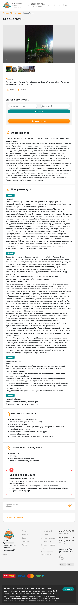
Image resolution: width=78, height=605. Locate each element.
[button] (6, 59)
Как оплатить (46, 541)
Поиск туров (16, 13)
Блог (42, 548)
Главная (6, 13)
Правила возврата (48, 545)
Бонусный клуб (46, 531)
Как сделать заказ (48, 538)
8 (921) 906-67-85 (66, 541)
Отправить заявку (39, 121)
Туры (24, 531)
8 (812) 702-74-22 (38, 4)
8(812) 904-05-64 (66, 538)
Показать (39, 111)
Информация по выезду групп (47, 553)
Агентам (25, 534)
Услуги (24, 545)
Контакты (44, 534)
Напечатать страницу (14, 517)
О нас (24, 538)
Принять (68, 589)
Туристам (25, 541)
